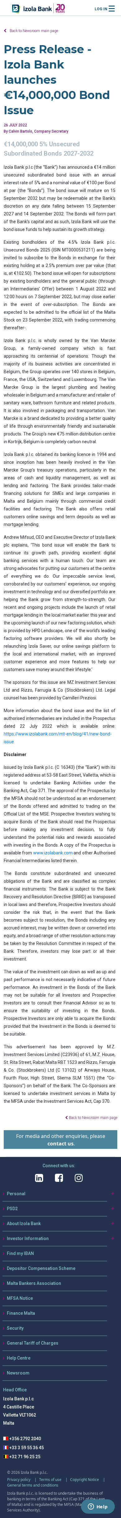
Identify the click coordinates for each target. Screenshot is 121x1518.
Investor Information (28, 1238)
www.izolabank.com (53, 852)
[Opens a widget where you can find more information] (98, 1507)
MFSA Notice (20, 1298)
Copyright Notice (85, 1479)
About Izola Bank (24, 1223)
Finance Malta (21, 1313)
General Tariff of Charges (32, 1343)
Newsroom (18, 1372)
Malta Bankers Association (34, 1283)
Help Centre (18, 1358)
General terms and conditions (32, 1485)
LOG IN (101, 9)
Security (15, 1328)
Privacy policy (19, 1479)
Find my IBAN (20, 1253)
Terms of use (50, 1479)
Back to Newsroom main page (34, 31)
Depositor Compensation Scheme (41, 1268)
